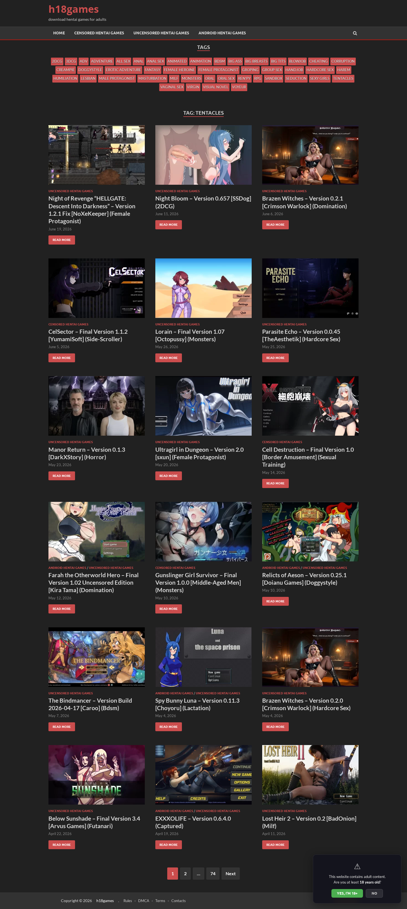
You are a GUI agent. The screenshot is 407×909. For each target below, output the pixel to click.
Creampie (65, 70)
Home (59, 33)
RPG (257, 78)
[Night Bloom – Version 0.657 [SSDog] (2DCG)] (203, 157)
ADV (83, 61)
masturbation (152, 78)
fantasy (152, 70)
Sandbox (273, 78)
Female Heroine (179, 70)
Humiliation (65, 78)
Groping (250, 70)
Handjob (294, 70)
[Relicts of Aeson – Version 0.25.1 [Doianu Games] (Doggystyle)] (310, 534)
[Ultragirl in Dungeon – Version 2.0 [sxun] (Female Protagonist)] (203, 408)
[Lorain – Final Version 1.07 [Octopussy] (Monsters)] (203, 290)
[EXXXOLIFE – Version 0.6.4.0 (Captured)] (203, 777)
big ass (235, 61)
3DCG (71, 61)
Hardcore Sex (320, 70)
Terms (160, 900)
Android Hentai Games (222, 33)
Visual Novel (215, 87)
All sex (123, 61)
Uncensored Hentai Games (161, 33)
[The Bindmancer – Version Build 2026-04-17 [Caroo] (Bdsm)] (96, 659)
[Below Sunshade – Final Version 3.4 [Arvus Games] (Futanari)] (96, 777)
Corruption (343, 61)
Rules (127, 900)
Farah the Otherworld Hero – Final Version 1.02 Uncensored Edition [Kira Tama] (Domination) (93, 582)
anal (138, 61)
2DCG (57, 61)
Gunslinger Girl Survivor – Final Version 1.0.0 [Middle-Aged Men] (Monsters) (198, 582)
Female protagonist (218, 70)
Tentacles (343, 78)
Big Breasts (256, 61)
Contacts (178, 900)
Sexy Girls (319, 78)
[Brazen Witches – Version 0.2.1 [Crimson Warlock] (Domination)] (310, 157)
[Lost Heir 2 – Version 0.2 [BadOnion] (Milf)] (310, 777)
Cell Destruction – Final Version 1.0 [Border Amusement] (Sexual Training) (308, 457)
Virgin (193, 87)
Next (231, 873)
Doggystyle (90, 70)
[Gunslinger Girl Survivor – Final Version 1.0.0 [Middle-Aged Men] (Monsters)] (203, 534)
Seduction (296, 78)
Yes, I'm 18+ (347, 893)
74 (212, 873)
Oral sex (226, 78)
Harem (343, 70)
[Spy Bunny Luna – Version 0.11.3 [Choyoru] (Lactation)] (203, 659)
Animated (177, 61)
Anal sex (155, 61)
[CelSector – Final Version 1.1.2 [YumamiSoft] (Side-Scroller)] (96, 290)
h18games (73, 9)
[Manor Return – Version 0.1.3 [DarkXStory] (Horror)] (96, 408)
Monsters (191, 78)
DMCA (143, 900)
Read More (59, 238)
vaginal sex (171, 87)
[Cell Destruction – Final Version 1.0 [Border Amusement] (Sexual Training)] (310, 408)
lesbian (88, 78)
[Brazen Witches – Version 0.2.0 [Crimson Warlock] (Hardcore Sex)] (310, 659)
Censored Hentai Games (99, 33)
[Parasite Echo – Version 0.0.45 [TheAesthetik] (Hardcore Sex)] (310, 290)
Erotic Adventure (123, 70)
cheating (318, 61)
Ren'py (244, 78)
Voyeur (239, 87)
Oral (209, 78)
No (374, 893)
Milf (174, 78)
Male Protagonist (117, 78)
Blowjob (297, 61)
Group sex (272, 70)
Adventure (102, 61)
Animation (200, 61)
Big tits (278, 61)
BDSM (220, 61)
